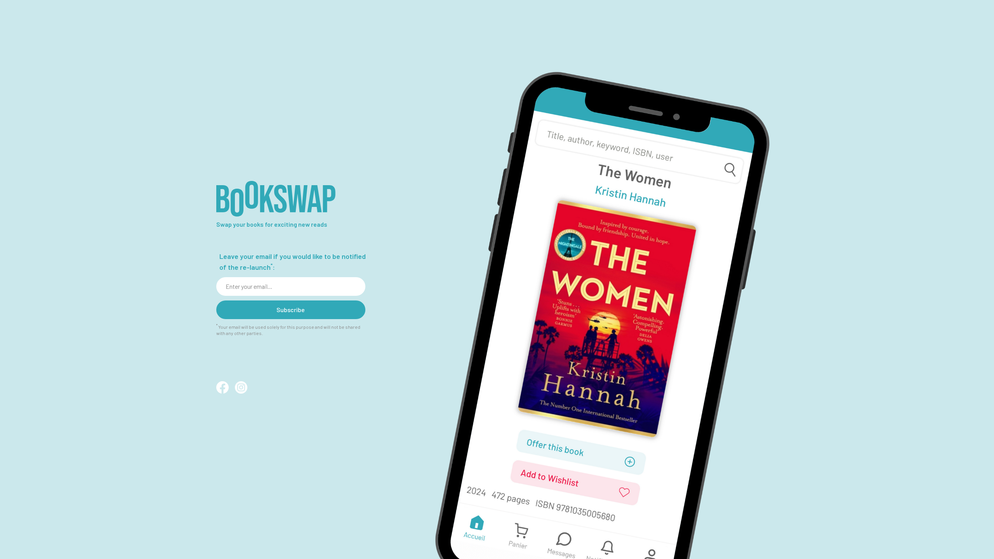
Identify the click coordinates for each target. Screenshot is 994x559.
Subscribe (290, 309)
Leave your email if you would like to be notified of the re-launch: (292, 261)
